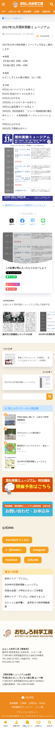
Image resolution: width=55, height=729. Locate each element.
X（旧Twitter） (14, 550)
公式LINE (32, 559)
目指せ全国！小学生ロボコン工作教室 (24, 590)
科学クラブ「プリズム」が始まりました (25, 596)
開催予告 (45, 304)
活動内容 (46, 11)
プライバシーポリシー (27, 712)
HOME (29, 697)
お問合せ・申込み (37, 703)
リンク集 (39, 707)
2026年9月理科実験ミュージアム (21, 584)
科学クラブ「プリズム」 (17, 578)
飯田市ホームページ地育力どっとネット (25, 205)
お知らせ (7, 304)
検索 (49, 396)
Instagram (39, 550)
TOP (3, 11)
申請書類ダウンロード (22, 707)
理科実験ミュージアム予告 (26, 304)
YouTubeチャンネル (17, 540)
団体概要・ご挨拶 (31, 11)
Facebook (11, 559)
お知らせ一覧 (14, 11)
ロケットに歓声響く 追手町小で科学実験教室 (27, 604)
